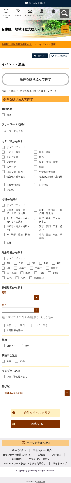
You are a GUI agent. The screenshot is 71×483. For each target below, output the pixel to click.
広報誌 (41, 454)
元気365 (41, 482)
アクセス (56, 454)
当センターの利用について (17, 454)
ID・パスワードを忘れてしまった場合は (25, 463)
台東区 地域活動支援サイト (17, 44)
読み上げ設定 (61, 55)
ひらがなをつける (37, 3)
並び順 (6, 386)
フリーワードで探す (13, 124)
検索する (37, 424)
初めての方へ (19, 450)
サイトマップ (60, 463)
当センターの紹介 (42, 450)
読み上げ (42, 55)
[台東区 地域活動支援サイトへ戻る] (53, 11)
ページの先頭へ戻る (39, 443)
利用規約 (16, 459)
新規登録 (18, 15)
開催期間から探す (12, 287)
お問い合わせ (30, 15)
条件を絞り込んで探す (35, 79)
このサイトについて (6, 16)
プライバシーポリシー (40, 459)
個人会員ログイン (42, 16)
